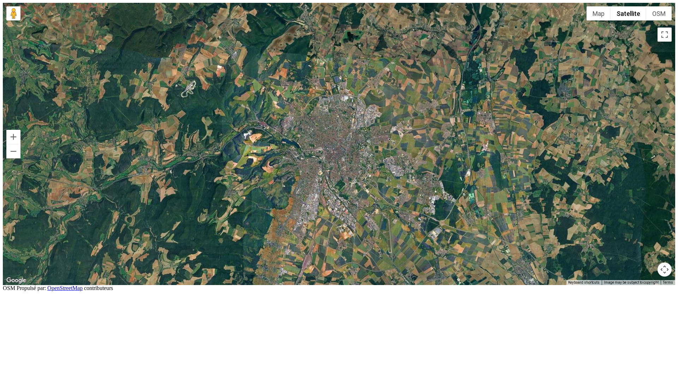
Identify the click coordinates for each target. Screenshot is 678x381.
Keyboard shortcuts (584, 282)
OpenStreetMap (65, 288)
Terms (668, 282)
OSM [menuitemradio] (659, 13)
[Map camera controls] (665, 269)
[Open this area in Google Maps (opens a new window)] (16, 280)
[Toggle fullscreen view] (665, 35)
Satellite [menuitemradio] (628, 13)
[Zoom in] (13, 137)
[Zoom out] (13, 151)
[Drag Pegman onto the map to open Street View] (13, 13)
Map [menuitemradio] (599, 13)
